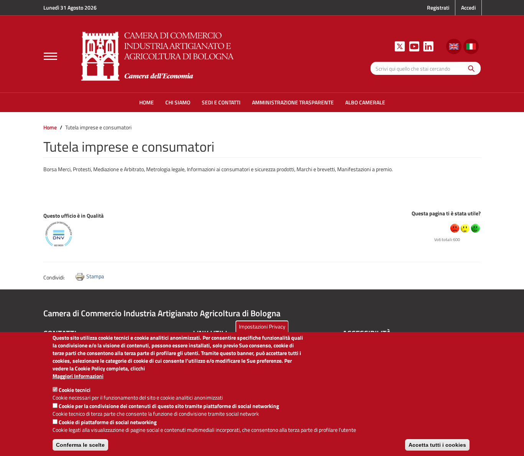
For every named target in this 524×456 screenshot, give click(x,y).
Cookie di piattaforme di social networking (108, 422)
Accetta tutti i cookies (437, 445)
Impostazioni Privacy (262, 326)
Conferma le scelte (80, 445)
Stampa (95, 276)
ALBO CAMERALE (365, 102)
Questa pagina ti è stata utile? (446, 213)
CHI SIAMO (177, 102)
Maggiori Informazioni (78, 376)
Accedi (468, 7)
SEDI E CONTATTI (221, 102)
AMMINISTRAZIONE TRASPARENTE (293, 102)
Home (50, 127)
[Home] (157, 55)
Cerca (469, 68)
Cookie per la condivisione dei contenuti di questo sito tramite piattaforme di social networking (169, 406)
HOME (146, 102)
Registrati (438, 7)
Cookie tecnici (75, 390)
